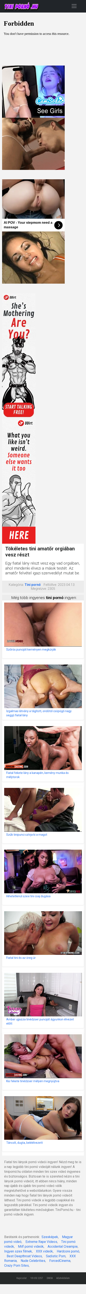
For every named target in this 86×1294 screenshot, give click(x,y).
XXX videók (44, 1251)
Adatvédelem (63, 1278)
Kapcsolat (21, 1278)
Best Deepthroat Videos (24, 1256)
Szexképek (50, 1237)
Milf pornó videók (31, 1247)
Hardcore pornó (68, 1251)
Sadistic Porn (56, 1256)
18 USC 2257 (36, 1278)
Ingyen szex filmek (18, 1251)
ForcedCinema (59, 1261)
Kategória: (16, 585)
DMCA (50, 1278)
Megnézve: (39, 589)
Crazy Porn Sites (16, 1265)
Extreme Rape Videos (41, 1242)
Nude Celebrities (33, 1261)
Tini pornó (33, 585)
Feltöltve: (50, 585)
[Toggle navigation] (74, 6)
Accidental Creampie (63, 1247)
